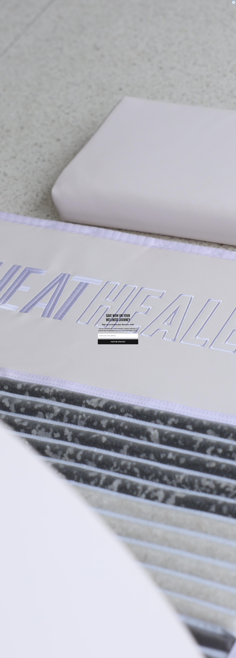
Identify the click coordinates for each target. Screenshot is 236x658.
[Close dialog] (233, 2)
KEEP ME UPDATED (118, 342)
